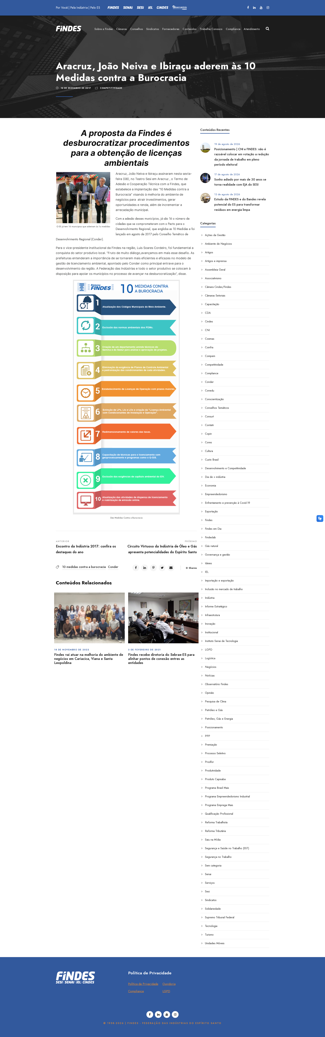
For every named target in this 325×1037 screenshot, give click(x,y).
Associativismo (213, 278)
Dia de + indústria (215, 477)
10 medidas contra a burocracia (84, 567)
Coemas (209, 339)
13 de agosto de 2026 (227, 194)
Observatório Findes (216, 684)
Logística (210, 658)
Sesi (207, 891)
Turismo (209, 935)
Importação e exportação (219, 581)
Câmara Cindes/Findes (218, 287)
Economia (210, 486)
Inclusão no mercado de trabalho (224, 589)
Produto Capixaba (215, 779)
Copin (208, 434)
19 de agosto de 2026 (227, 144)
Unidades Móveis (214, 943)
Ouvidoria (169, 984)
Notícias (210, 676)
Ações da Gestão (215, 235)
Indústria (209, 598)
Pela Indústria (79, 7)
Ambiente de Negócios (218, 244)
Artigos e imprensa (215, 261)
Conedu (209, 391)
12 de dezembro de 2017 (76, 88)
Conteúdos (189, 29)
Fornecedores (170, 29)
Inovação (210, 624)
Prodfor (209, 762)
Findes (208, 520)
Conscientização (214, 399)
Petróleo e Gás (214, 710)
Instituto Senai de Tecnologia (221, 641)
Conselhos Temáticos (217, 408)
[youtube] (261, 7)
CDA (208, 313)
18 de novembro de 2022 (71, 649)
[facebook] (248, 7)
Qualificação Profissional (219, 814)
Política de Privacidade (143, 984)
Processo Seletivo (215, 753)
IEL (207, 572)
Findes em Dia (213, 529)
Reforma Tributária (215, 831)
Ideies (208, 563)
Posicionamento (214, 727)
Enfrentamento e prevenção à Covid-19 (227, 503)
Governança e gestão (217, 555)
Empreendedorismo (216, 494)
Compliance (233, 29)
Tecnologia (211, 926)
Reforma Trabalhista (216, 822)
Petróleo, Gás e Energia (219, 719)
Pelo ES (95, 7)
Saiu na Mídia (213, 840)
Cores (208, 442)
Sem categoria (213, 865)
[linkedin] (254, 7)
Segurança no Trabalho (218, 857)
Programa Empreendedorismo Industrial (227, 796)
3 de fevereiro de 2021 (144, 649)
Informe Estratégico (216, 606)
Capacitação (212, 304)
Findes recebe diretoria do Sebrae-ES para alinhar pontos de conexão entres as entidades (161, 658)
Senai (208, 874)
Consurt (209, 416)
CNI (207, 330)
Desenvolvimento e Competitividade (225, 468)
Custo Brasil (212, 460)
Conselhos (136, 29)
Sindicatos (152, 29)
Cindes (209, 321)
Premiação (211, 745)
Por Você (62, 7)
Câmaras (121, 29)
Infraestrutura (212, 615)
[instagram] (268, 7)
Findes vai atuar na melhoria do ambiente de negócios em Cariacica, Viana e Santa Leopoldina (88, 658)
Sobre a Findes (103, 29)
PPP (207, 736)
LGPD (208, 650)
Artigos (209, 252)
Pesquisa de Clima (215, 701)
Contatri (209, 425)
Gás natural (211, 546)
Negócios (210, 667)
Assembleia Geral (215, 270)
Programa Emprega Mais (219, 805)
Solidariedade (213, 909)
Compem (210, 356)
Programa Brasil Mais (217, 788)
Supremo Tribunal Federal (219, 917)
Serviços (210, 883)
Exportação (211, 511)
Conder (113, 567)
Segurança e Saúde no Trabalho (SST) (227, 848)
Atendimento (252, 29)
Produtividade (213, 771)
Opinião (209, 693)
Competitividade (111, 88)
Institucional (211, 632)
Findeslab (210, 537)
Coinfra (209, 347)
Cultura (209, 451)
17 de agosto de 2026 (227, 174)
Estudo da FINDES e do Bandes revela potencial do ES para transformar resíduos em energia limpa (240, 204)
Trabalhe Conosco (211, 29)
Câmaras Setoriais (215, 296)
